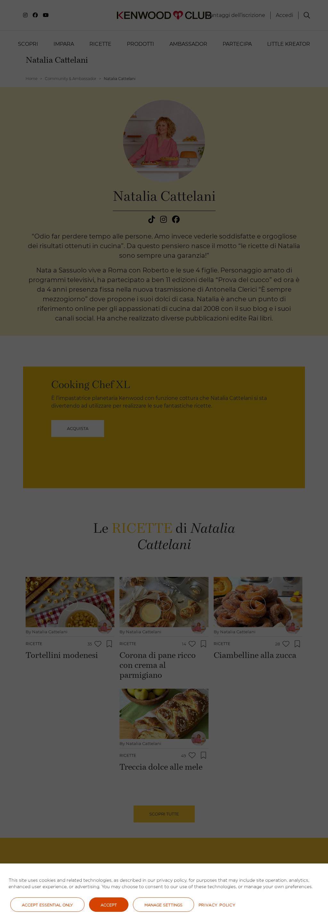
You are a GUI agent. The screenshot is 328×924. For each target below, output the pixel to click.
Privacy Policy (217, 905)
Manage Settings (163, 905)
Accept (109, 905)
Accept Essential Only (47, 905)
